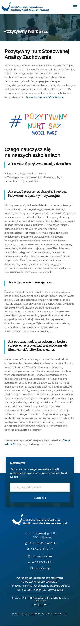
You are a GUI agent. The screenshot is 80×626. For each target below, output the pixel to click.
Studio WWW (61, 613)
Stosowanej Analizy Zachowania (45, 96)
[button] (75, 6)
